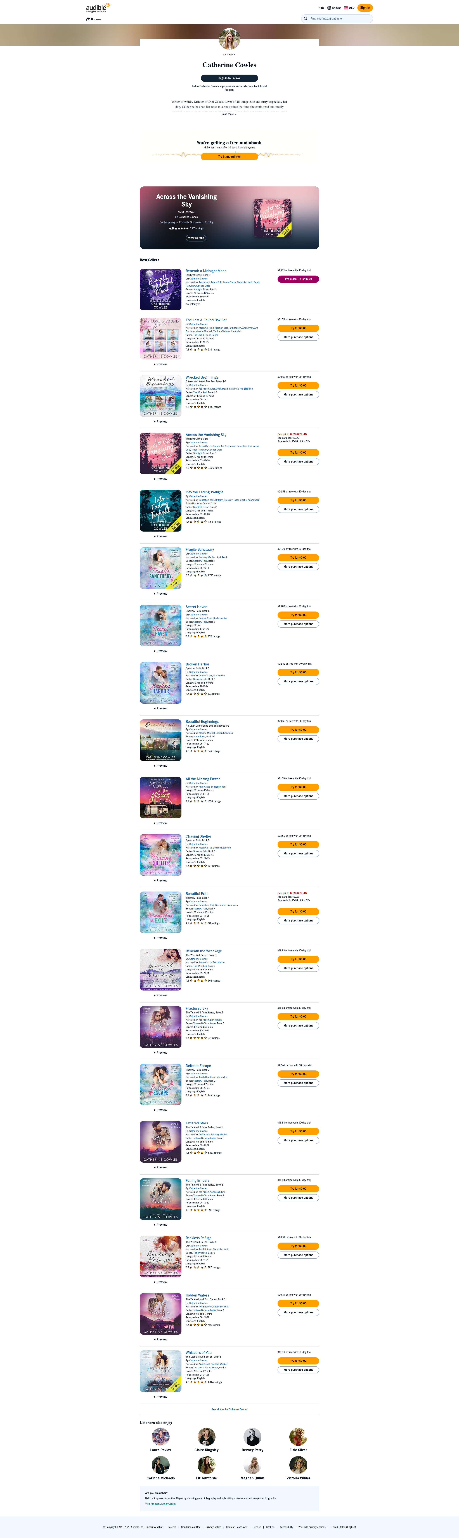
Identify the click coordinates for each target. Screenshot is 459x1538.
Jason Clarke (229, 282)
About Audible (154, 1527)
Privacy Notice (213, 1527)
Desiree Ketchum (222, 847)
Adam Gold (216, 282)
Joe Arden (236, 331)
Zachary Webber (221, 331)
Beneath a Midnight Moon (206, 271)
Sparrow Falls (200, 561)
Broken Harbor (197, 664)
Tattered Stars (197, 1123)
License (257, 1527)
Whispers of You (199, 1353)
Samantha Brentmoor (224, 446)
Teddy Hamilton (199, 449)
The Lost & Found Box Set (206, 320)
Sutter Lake (199, 736)
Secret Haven (196, 607)
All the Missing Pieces (203, 779)
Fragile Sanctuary (200, 550)
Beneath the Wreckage (204, 951)
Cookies (270, 1527)
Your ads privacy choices (312, 1527)
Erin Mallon (235, 327)
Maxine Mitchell (204, 331)
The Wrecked (200, 392)
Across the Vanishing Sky (206, 435)
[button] (229, 114)
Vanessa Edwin (218, 1192)
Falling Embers (198, 1181)
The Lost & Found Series (205, 335)
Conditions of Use (190, 1527)
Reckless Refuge (199, 1238)
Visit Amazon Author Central (160, 1503)
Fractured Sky (197, 1008)
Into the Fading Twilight (204, 492)
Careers (172, 1527)
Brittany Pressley (224, 500)
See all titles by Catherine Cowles (230, 1409)
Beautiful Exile (197, 894)
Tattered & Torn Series (204, 1023)
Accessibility (286, 1527)
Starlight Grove (201, 289)
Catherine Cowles (198, 278)
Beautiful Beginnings (202, 722)
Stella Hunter (220, 618)
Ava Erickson (246, 388)
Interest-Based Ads (236, 1527)
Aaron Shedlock (224, 733)
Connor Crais (203, 286)
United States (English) (343, 1527)
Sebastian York (245, 282)
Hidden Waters (197, 1295)
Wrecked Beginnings (202, 377)
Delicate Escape (198, 1066)
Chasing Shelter (198, 836)
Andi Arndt (204, 282)
